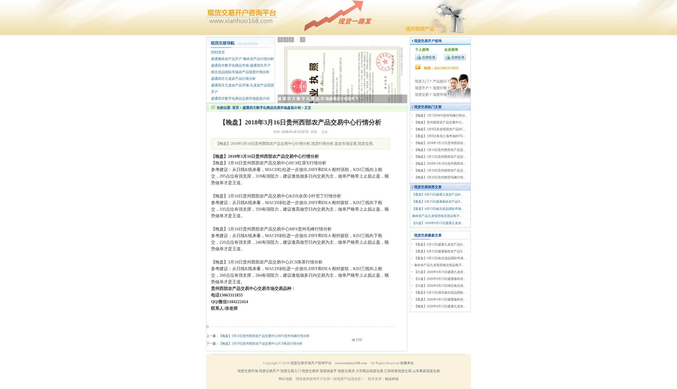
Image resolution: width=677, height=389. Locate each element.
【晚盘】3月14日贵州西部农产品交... (440, 150)
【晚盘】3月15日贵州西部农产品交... (440, 157)
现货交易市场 (247, 371)
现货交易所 (310, 371)
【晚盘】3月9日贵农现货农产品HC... (439, 129)
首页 (235, 108)
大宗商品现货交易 (369, 371)
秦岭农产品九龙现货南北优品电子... (437, 216)
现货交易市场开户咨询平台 (311, 363)
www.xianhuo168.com (351, 363)
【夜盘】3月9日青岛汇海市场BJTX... (439, 136)
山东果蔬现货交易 (426, 371)
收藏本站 (407, 363)
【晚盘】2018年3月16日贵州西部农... (440, 163)
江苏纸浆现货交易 (397, 371)
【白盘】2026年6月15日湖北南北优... (440, 286)
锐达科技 (392, 379)
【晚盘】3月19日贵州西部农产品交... (440, 170)
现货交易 (421, 107)
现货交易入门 (290, 371)
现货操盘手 (328, 371)
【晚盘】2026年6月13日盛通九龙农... (440, 306)
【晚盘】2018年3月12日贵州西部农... (440, 143)
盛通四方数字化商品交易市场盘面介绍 (272, 108)
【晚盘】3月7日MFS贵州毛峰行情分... (441, 115)
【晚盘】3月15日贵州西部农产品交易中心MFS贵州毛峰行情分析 (264, 336)
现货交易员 (346, 371)
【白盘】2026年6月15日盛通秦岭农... (440, 279)
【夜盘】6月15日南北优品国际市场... (438, 209)
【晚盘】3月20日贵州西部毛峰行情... (440, 177)
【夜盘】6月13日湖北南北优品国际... (440, 292)
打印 (359, 340)
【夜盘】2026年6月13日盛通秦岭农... (440, 299)
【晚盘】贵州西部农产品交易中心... (439, 122)
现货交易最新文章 (428, 235)
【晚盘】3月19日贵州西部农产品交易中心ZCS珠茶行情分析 (261, 343)
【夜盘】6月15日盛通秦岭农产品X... (437, 201)
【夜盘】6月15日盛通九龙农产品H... (437, 194)
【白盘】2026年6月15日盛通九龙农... (438, 223)
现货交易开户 (424, 41)
